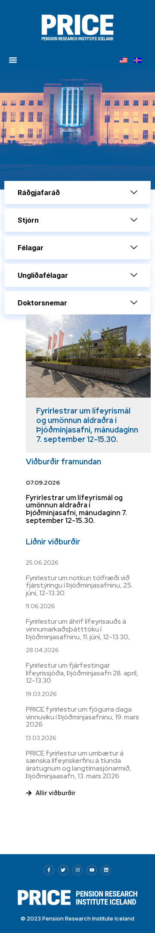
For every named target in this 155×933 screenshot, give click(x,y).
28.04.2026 (42, 650)
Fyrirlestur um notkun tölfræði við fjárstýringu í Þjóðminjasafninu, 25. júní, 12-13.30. (79, 585)
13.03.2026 (41, 738)
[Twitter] (63, 870)
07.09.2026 (43, 482)
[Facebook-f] (49, 870)
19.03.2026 (41, 694)
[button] (12, 59)
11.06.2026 (40, 606)
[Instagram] (77, 870)
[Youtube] (92, 870)
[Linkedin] (106, 870)
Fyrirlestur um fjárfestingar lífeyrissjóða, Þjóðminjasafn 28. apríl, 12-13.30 (82, 673)
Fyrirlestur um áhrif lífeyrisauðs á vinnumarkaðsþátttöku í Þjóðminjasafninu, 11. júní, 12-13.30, (78, 629)
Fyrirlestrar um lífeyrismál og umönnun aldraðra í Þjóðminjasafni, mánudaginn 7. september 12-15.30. (87, 425)
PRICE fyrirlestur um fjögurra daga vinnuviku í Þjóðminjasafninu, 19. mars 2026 (82, 717)
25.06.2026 (42, 562)
